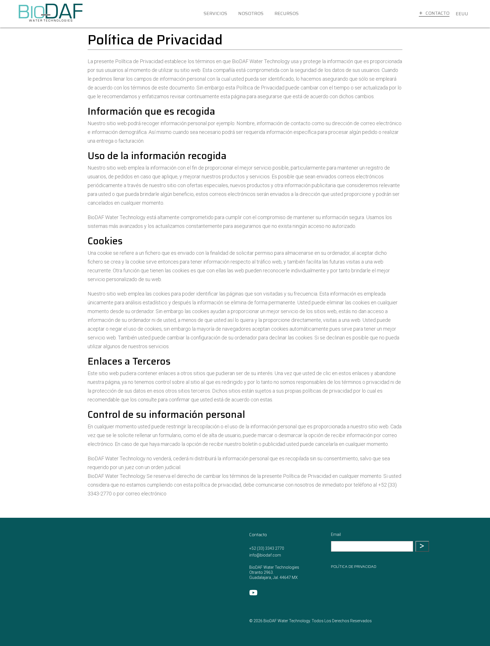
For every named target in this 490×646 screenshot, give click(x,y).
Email (336, 534)
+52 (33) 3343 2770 (266, 548)
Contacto (437, 13)
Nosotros (250, 13)
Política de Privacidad (353, 566)
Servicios (215, 13)
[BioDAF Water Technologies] (51, 13)
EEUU (462, 13)
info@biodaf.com (265, 555)
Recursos (286, 13)
